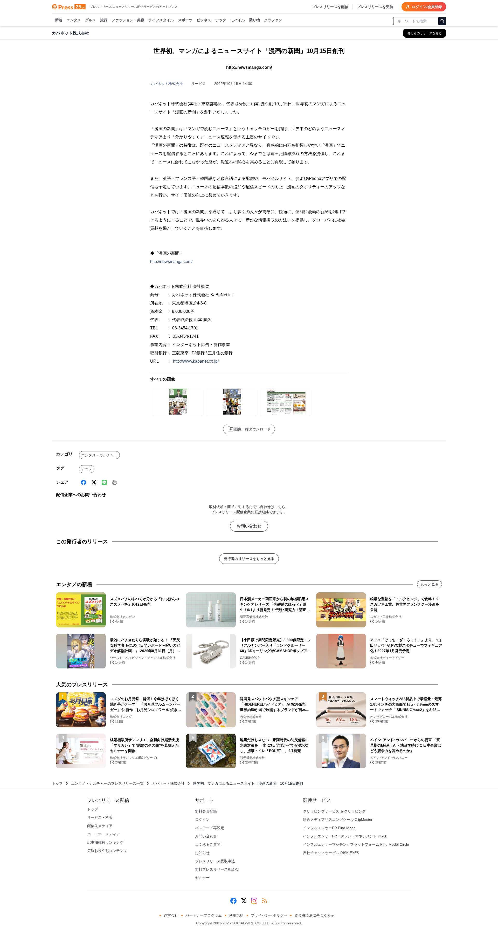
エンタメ (73, 20)
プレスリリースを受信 (375, 7)
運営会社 (171, 915)
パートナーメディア (103, 834)
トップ (57, 783)
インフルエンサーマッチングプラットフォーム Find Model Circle (356, 844)
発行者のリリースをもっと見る (249, 559)
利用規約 (236, 915)
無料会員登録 (206, 811)
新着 (58, 20)
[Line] (104, 482)
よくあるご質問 (207, 844)
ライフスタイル (161, 20)
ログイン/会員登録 (427, 7)
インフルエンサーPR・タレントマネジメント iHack (345, 836)
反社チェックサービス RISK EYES (331, 853)
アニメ (86, 469)
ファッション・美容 (128, 20)
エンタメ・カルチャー (99, 455)
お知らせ (202, 853)
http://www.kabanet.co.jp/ (196, 361)
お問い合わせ (249, 526)
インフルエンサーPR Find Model (329, 828)
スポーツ (185, 20)
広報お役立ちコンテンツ (107, 851)
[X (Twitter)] (93, 482)
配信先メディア (100, 826)
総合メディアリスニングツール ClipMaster (337, 819)
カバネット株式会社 (166, 84)
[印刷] (114, 482)
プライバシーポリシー (269, 915)
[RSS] (264, 901)
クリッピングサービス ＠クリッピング (334, 811)
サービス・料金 (100, 817)
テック (220, 20)
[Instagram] (254, 901)
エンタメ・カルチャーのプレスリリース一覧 (107, 783)
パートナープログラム (203, 915)
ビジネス (204, 20)
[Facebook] (83, 482)
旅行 (103, 20)
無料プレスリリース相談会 (217, 869)
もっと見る (429, 584)
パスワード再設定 (209, 828)
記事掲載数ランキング (105, 842)
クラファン (273, 20)
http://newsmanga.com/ (171, 261)
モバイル (237, 20)
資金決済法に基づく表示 (314, 915)
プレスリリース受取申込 (215, 861)
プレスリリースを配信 (330, 7)
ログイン (202, 819)
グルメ (90, 20)
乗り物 (254, 20)
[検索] (442, 21)
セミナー (202, 878)
